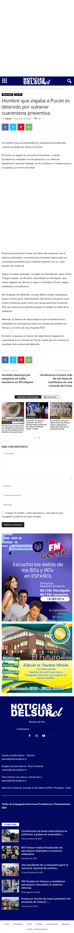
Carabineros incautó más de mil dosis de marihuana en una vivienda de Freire (56, 380)
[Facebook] (5, 127)
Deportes (66, 924)
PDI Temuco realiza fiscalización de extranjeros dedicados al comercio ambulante (41, 851)
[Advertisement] (37, 38)
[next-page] (39, 437)
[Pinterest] (21, 127)
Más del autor (50, 397)
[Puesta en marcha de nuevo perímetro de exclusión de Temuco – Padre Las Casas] (10, 903)
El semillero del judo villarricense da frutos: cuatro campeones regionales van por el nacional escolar (60, 424)
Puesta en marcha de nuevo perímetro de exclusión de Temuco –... (45, 900)
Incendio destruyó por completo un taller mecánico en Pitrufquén (17, 378)
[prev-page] (35, 437)
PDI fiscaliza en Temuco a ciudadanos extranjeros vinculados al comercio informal (43, 884)
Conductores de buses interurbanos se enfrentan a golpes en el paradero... (44, 832)
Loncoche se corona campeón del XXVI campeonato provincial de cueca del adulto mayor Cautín (36, 424)
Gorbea (39, 924)
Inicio (4, 88)
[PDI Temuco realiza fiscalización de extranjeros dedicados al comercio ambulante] (10, 852)
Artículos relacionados (28, 397)
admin (8, 118)
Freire (29, 924)
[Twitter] (13, 127)
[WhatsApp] (28, 127)
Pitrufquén (18, 924)
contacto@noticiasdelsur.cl (44, 729)
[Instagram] (37, 736)
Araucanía (13, 88)
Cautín (18, 94)
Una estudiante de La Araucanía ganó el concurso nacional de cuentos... (44, 866)
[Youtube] (44, 736)
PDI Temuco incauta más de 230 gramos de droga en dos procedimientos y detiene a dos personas (13, 428)
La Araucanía (52, 924)
